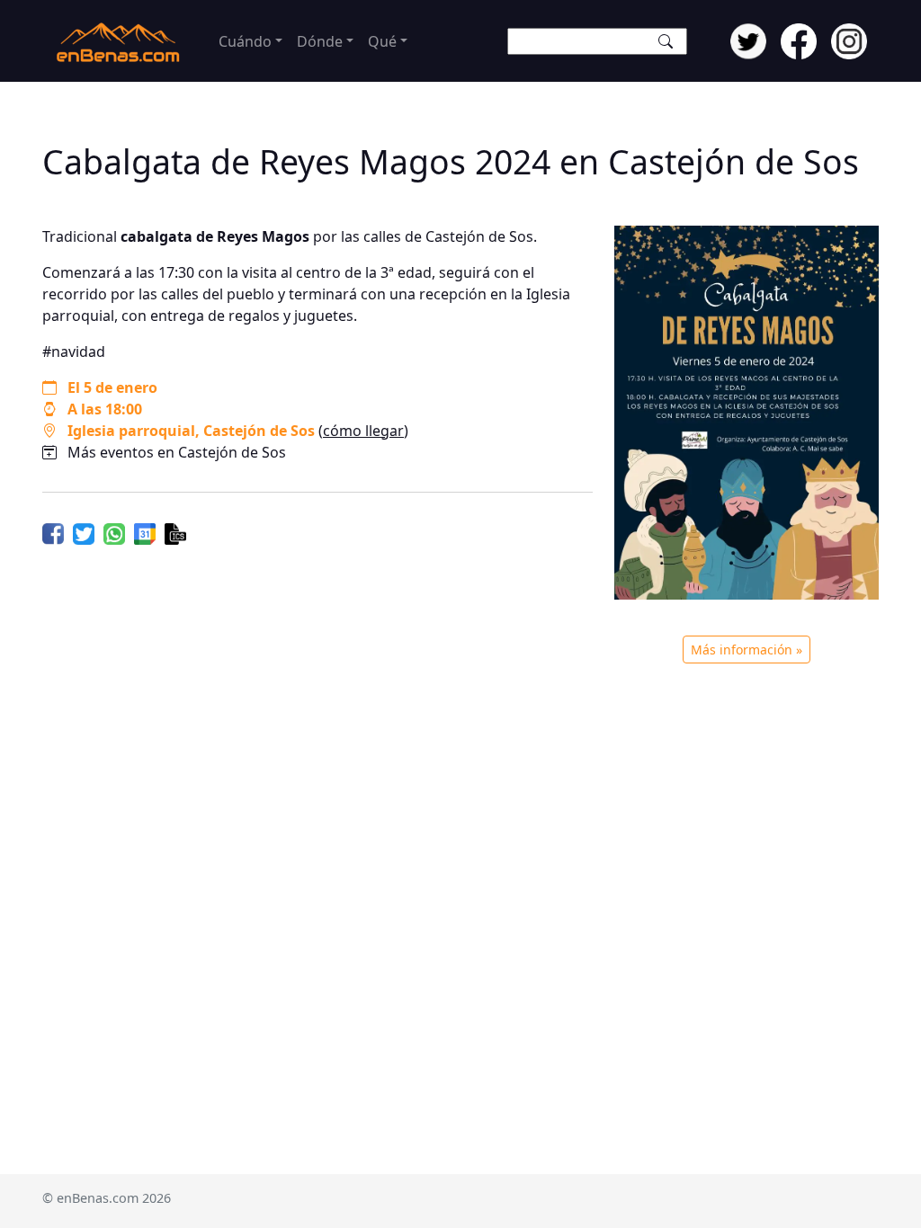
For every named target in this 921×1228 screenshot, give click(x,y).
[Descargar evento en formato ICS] (175, 532)
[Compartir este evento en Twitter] (83, 532)
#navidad (73, 351)
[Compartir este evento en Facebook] (53, 532)
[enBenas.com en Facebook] (799, 39)
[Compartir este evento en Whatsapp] (114, 532)
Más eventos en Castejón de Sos (176, 452)
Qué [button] (382, 41)
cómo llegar (363, 430)
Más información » (746, 649)
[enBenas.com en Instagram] (849, 39)
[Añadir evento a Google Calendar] (145, 532)
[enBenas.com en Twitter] (748, 39)
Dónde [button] (320, 41)
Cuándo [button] (245, 41)
